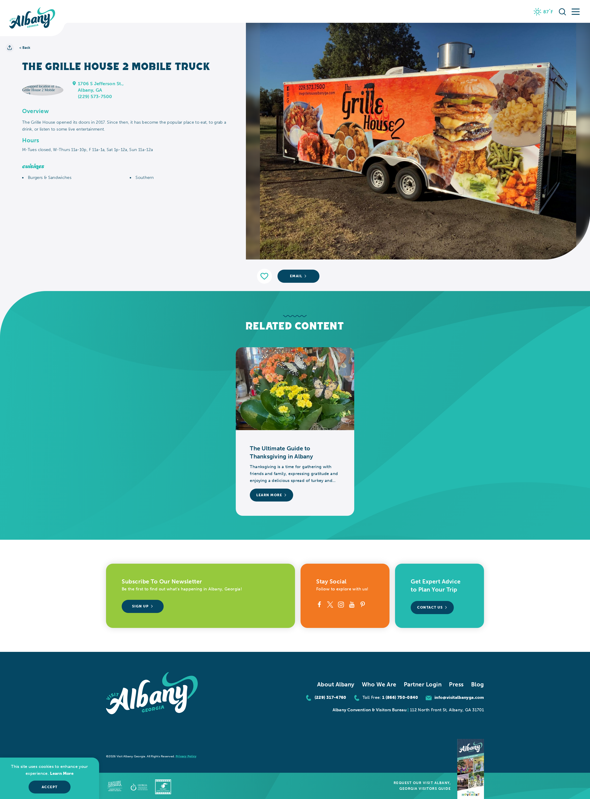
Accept (50, 787)
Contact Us (430, 607)
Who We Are (379, 684)
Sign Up (140, 606)
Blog (477, 684)
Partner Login (423, 684)
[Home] (32, 18)
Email (296, 276)
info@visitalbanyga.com (459, 697)
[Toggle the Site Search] (562, 11)
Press (456, 684)
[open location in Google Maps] (42, 90)
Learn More (62, 773)
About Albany (335, 684)
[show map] (74, 83)
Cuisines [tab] (33, 166)
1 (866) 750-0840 (400, 697)
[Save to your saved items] (264, 276)
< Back (24, 48)
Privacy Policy (186, 756)
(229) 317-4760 (330, 697)
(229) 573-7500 (95, 96)
